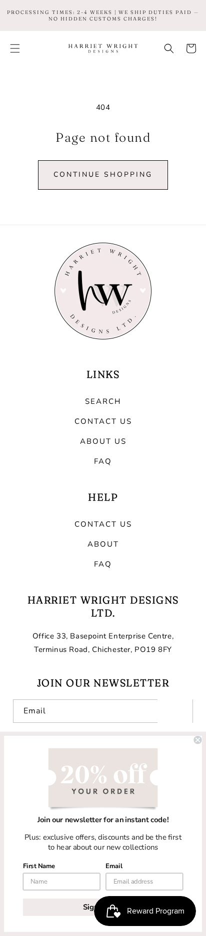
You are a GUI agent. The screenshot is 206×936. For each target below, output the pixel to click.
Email (114, 866)
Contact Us (103, 421)
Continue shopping (103, 174)
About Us (103, 441)
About (103, 544)
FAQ (103, 461)
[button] (15, 48)
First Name (39, 866)
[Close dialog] (197, 739)
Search (103, 401)
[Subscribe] (175, 711)
